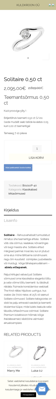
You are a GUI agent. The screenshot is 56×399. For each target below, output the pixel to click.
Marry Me (13, 370)
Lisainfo (10, 220)
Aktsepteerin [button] (28, 395)
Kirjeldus (11, 210)
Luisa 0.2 (36, 370)
